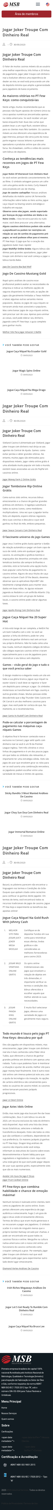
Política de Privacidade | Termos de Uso (19, 1503)
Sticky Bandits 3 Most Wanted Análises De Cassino (26, 795)
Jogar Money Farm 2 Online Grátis (19, 479)
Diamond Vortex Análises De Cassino (21, 1268)
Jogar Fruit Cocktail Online (15, 1179)
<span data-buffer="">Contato (21, 1449)
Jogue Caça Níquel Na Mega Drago (26, 390)
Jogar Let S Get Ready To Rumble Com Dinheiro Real (27, 1308)
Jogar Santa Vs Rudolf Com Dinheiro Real (23, 715)
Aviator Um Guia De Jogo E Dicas (18, 1176)
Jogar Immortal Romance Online (26, 831)
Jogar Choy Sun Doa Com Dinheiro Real (26, 812)
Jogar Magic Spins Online (26, 370)
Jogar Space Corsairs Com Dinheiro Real (22, 530)
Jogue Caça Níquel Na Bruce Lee (26, 1326)
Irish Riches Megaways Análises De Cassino (26, 1289)
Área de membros (26, 14)
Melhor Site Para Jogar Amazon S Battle (22, 332)
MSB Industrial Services (17, 1490)
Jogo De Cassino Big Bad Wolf (17, 266)
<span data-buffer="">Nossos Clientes (25, 1439)
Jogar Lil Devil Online (13, 1100)
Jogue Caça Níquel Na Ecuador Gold (26, 351)
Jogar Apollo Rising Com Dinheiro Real (21, 610)
